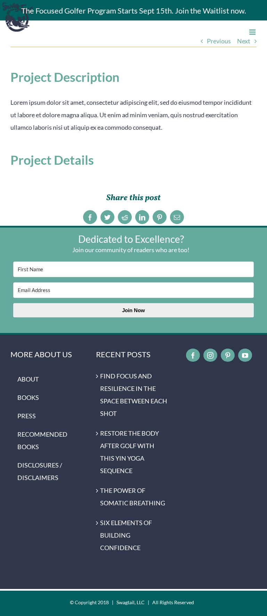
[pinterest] (228, 355)
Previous (219, 41)
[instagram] (210, 355)
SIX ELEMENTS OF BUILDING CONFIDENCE (126, 535)
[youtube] (245, 355)
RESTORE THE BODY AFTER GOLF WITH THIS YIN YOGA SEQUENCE (129, 451)
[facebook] (193, 355)
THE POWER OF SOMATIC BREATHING (132, 497)
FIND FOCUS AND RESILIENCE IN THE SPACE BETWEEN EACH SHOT (133, 394)
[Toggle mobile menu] (253, 32)
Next (243, 41)
